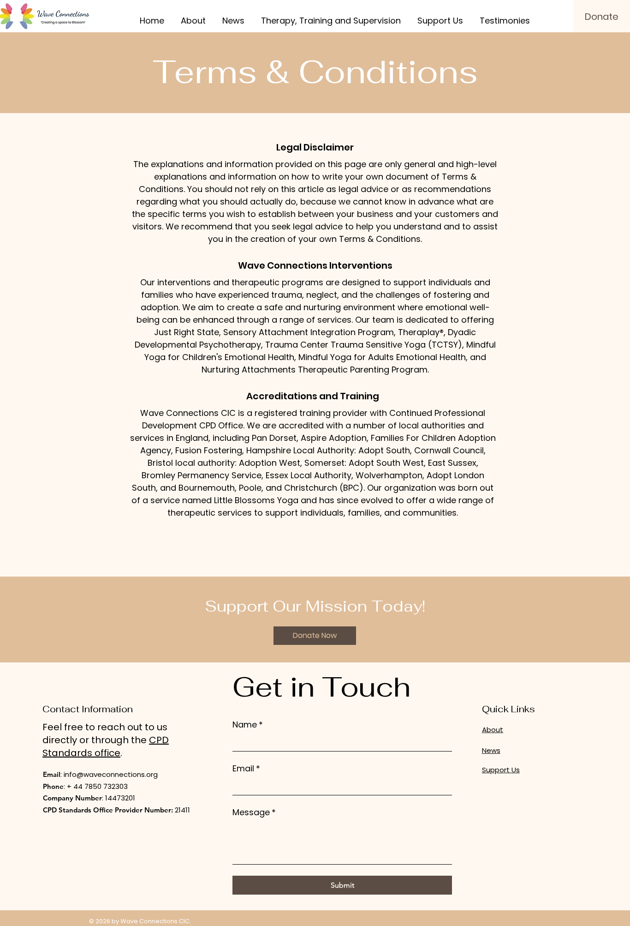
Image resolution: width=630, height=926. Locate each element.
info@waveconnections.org (111, 774)
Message (254, 812)
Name (247, 724)
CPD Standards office (105, 746)
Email (246, 768)
